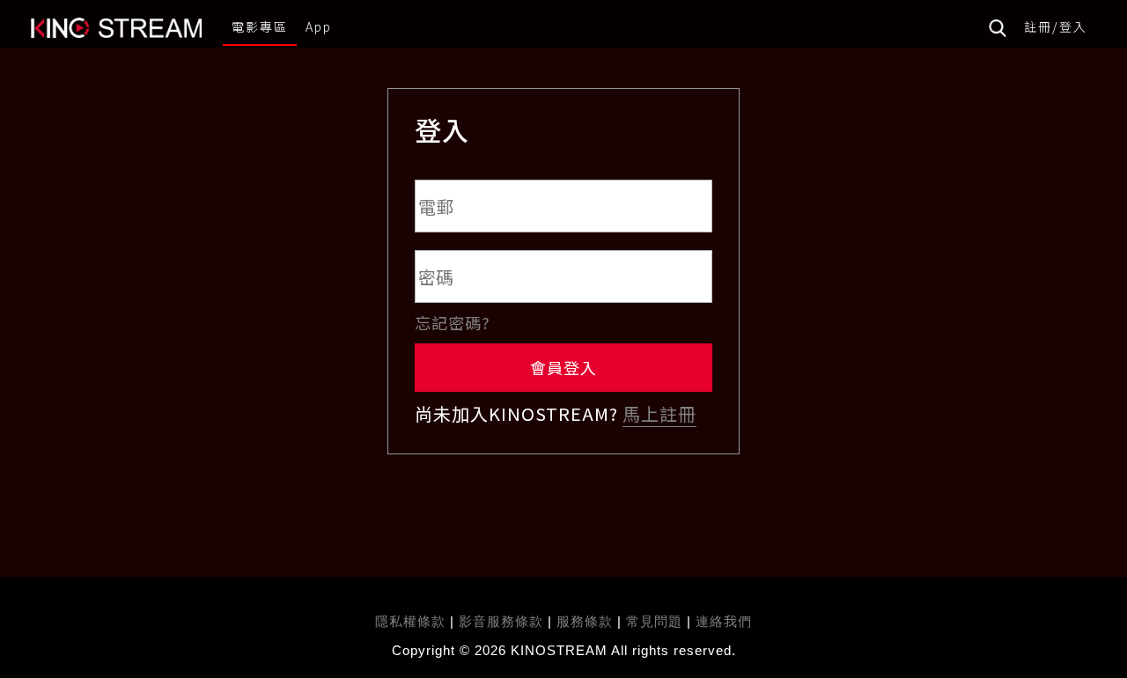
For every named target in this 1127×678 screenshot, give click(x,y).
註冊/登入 (1055, 26)
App (319, 26)
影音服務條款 (501, 621)
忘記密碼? (452, 322)
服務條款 (586, 621)
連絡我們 (724, 621)
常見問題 (654, 621)
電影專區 (260, 26)
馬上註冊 (659, 413)
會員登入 (563, 367)
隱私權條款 (410, 621)
